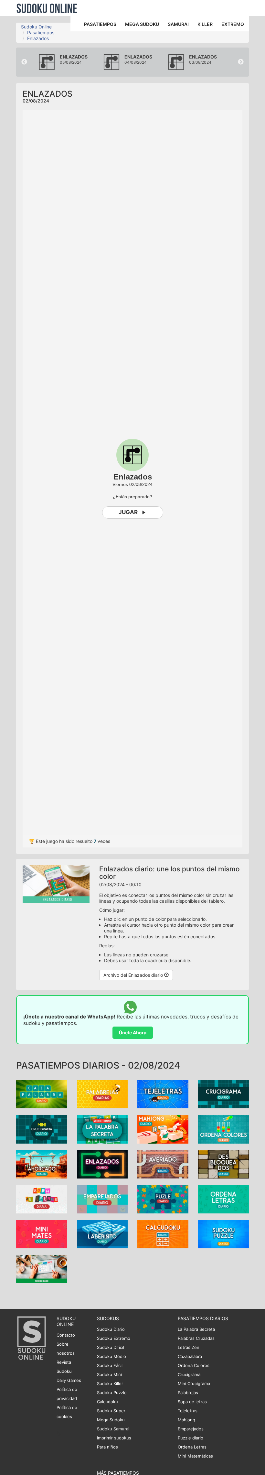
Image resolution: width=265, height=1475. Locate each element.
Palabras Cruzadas (196, 1338)
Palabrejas (188, 1392)
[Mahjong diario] (162, 1128)
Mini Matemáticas (195, 1456)
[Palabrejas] (102, 1093)
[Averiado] (162, 1164)
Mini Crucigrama (194, 1383)
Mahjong (186, 1419)
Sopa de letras (192, 1401)
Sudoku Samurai (113, 1428)
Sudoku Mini (109, 1374)
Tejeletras (187, 1410)
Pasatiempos (40, 32)
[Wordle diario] (102, 1128)
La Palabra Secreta (196, 1329)
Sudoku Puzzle (112, 1392)
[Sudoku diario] (41, 1268)
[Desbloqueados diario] (223, 1164)
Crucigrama (189, 1374)
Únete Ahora (132, 1032)
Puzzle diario (190, 1437)
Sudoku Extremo (113, 1338)
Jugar (128, 512)
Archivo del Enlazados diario (133, 975)
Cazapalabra (190, 1356)
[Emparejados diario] (102, 1198)
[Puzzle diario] (162, 1198)
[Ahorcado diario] (41, 1164)
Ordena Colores (193, 1365)
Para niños (107, 1446)
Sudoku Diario (111, 1329)
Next (241, 62)
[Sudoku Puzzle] (223, 1233)
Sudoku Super (111, 1410)
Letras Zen (188, 1347)
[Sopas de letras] (41, 1198)
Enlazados (38, 38)
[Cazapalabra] (41, 1093)
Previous (24, 62)
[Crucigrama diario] (223, 1093)
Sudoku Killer (110, 1383)
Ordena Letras (192, 1446)
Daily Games (69, 1380)
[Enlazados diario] (102, 1164)
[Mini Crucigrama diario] (41, 1128)
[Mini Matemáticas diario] (41, 1233)
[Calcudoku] (162, 1233)
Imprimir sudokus (114, 1437)
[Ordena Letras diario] (223, 1198)
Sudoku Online (47, 8)
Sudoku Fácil (109, 1365)
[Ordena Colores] (223, 1128)
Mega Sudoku (111, 1419)
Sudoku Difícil (110, 1347)
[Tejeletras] (162, 1093)
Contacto (66, 1335)
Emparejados (191, 1428)
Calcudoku (107, 1401)
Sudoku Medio (111, 1356)
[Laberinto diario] (102, 1233)
